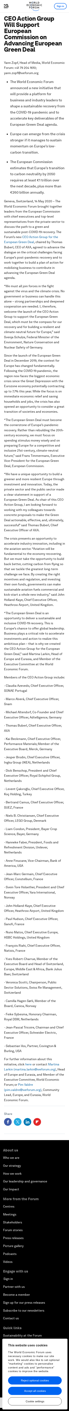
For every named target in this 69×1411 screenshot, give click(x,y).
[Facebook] (8, 1122)
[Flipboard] (37, 1122)
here (28, 1064)
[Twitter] (17, 1122)
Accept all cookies (35, 1390)
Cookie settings (35, 1401)
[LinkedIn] (27, 1122)
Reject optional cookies (35, 1380)
